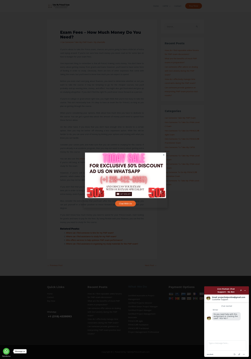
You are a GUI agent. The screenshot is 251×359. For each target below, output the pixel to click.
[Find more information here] (226, 321)
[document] (125, 179)
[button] (164, 155)
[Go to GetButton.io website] (6, 356)
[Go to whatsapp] (6, 351)
